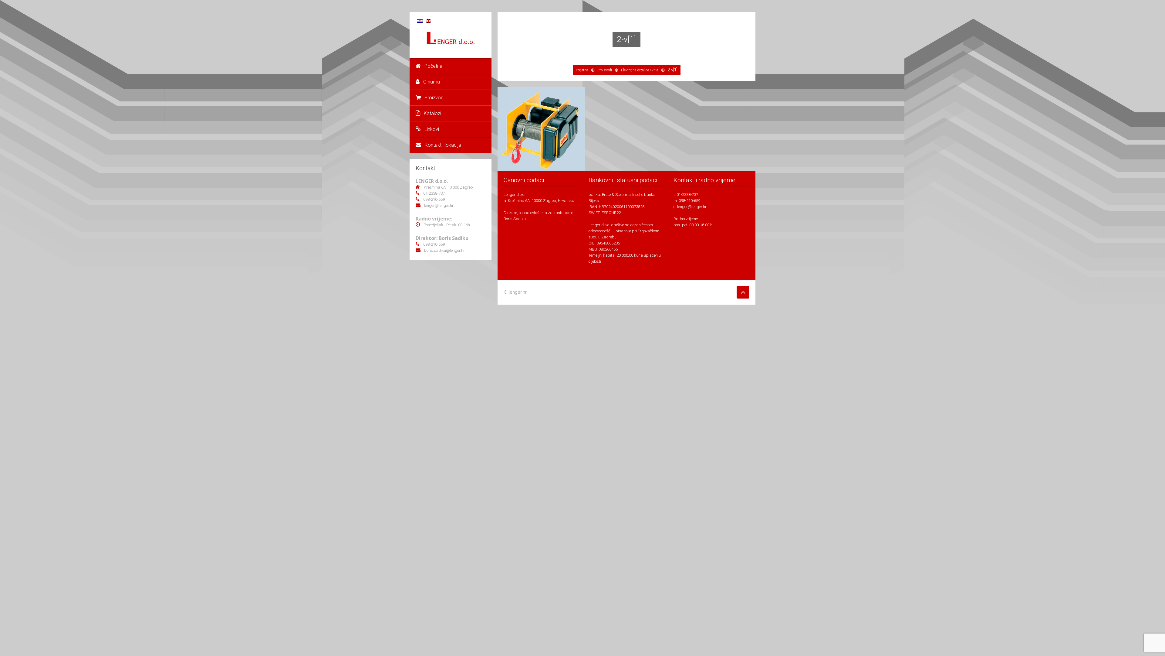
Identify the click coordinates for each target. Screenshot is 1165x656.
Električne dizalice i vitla (639, 70)
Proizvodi (434, 98)
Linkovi (431, 129)
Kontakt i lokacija (443, 145)
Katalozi (432, 113)
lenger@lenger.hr (692, 206)
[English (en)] (428, 20)
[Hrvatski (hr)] (420, 20)
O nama (431, 82)
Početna (433, 66)
